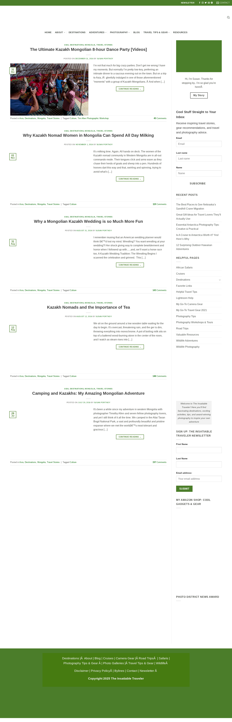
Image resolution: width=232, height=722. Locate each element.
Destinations (77, 32)
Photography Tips (186, 316)
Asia (66, 45)
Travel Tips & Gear (155, 32)
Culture (73, 118)
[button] (228, 17)
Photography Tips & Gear (80, 663)
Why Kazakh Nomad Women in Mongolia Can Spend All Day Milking (88, 135)
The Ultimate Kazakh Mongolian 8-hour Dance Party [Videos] (88, 49)
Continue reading (130, 89)
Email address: (184, 473)
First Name (182, 444)
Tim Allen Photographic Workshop (93, 118)
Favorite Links (184, 286)
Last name (181, 153)
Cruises (180, 273)
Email (179, 138)
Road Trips (182, 328)
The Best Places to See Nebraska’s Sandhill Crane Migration (196, 206)
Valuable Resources (187, 334)
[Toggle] (220, 280)
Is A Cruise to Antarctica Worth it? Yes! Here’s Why (197, 237)
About (59, 32)
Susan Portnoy (105, 59)
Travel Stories (104, 45)
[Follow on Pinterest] (212, 3)
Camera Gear (125, 658)
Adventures (96, 32)
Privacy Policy (100, 670)
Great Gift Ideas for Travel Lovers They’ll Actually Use (198, 216)
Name (179, 167)
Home (48, 32)
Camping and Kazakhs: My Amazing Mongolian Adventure (88, 393)
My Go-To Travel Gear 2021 (191, 310)
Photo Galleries (113, 663)
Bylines (119, 670)
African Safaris (184, 267)
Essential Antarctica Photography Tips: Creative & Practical (197, 226)
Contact (132, 670)
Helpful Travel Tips (186, 292)
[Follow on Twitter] (206, 3)
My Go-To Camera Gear (189, 304)
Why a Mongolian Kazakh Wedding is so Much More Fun (88, 221)
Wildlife (161, 663)
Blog (136, 32)
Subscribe (198, 183)
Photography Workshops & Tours (194, 322)
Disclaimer (81, 670)
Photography (119, 32)
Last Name (181, 458)
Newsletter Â (149, 670)
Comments (160, 118)
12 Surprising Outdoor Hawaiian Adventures (194, 247)
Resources (180, 32)
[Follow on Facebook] (200, 3)
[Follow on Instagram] (203, 3)
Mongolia (90, 45)
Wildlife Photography (187, 346)
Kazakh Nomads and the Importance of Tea (88, 307)
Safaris (163, 658)
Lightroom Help (184, 298)
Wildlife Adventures (187, 340)
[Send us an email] (209, 3)
